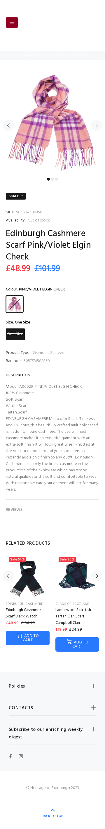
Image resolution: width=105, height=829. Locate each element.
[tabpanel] (52, 122)
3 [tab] (56, 179)
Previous (8, 125)
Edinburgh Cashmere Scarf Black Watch (23, 613)
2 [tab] (52, 179)
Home (7, 55)
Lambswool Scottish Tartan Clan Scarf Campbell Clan (73, 616)
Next (96, 125)
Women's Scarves (48, 352)
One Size (15, 334)
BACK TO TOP (52, 816)
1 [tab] (48, 179)
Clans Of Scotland (72, 604)
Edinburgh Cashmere (24, 604)
